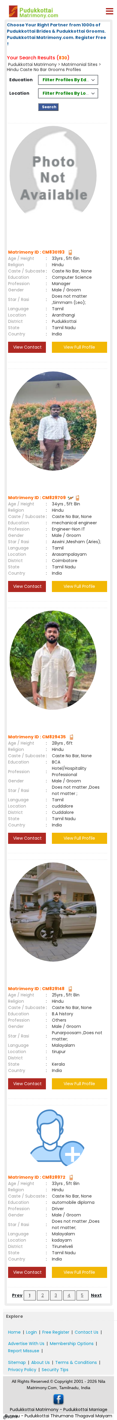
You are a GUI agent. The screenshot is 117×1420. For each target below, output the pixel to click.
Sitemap (17, 1362)
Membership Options (72, 1344)
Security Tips (55, 1370)
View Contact (27, 347)
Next (96, 1295)
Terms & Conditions (76, 1362)
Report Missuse (23, 1351)
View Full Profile (79, 347)
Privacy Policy (22, 1370)
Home (14, 1332)
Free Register (55, 1332)
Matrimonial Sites (80, 64)
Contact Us (86, 1332)
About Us (40, 1362)
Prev (17, 1295)
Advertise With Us (26, 1344)
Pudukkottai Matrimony (32, 64)
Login (31, 1332)
